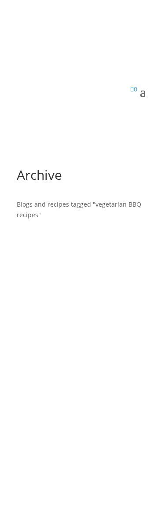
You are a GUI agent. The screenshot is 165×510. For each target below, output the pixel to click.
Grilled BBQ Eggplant (73, 396)
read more (41, 442)
